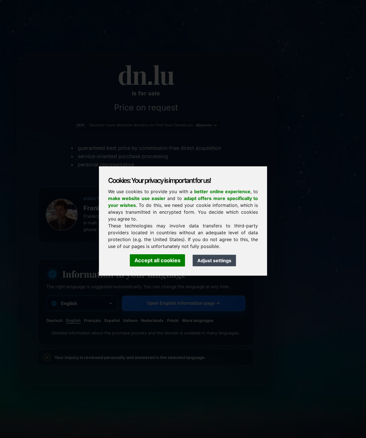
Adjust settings (214, 260)
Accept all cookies (157, 260)
